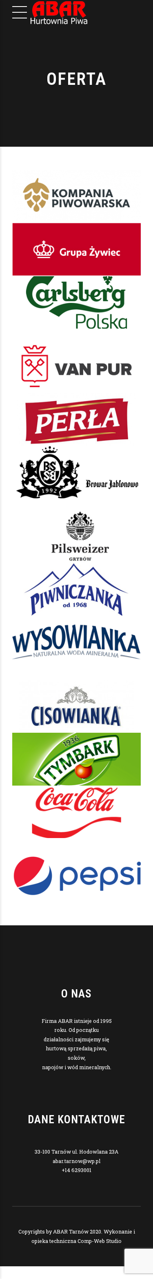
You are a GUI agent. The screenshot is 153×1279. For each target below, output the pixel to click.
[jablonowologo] (76, 472)
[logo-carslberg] (76, 302)
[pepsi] (76, 876)
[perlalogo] (76, 419)
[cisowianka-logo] (76, 706)
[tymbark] (76, 759)
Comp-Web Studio (100, 1241)
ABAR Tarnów (71, 1231)
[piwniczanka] (76, 589)
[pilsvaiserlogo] (76, 536)
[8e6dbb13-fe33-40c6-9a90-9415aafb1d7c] (76, 196)
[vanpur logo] (76, 366)
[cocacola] (76, 812)
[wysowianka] (76, 642)
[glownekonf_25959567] (76, 249)
